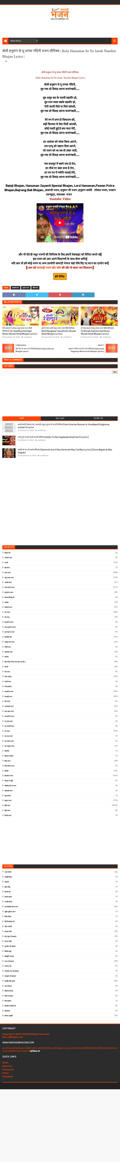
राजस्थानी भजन (9, 706)
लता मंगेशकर (8, 986)
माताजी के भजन (9, 692)
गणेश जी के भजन (9, 587)
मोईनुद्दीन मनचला (9, 956)
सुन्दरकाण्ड (8, 796)
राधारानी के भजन (9, 716)
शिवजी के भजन (9, 776)
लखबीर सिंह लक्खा (10, 981)
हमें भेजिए (60, 276)
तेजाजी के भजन (9, 622)
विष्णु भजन (7, 761)
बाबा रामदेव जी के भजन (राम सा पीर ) (15, 662)
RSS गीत (7, 553)
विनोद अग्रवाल (9, 996)
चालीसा (6, 602)
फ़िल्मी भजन (8, 815)
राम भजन (7, 731)
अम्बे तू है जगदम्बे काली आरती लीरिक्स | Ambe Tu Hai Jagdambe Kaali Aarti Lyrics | (53, 437)
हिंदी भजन (35, 288)
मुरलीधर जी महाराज (10, 946)
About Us (7, 1066)
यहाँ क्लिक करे (35, 1051)
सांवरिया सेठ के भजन (10, 786)
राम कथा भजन (9, 721)
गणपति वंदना (8, 582)
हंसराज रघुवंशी (9, 1016)
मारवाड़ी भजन (8, 697)
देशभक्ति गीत (8, 637)
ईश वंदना (7, 568)
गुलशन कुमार (8, 897)
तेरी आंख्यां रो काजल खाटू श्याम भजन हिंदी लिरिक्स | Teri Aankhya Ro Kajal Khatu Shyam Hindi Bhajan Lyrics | (19, 331)
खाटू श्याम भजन (9, 578)
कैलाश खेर (8, 892)
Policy (5, 1073)
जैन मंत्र (7, 617)
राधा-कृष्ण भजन (9, 711)
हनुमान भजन (26, 288)
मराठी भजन (8, 682)
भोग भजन (7, 672)
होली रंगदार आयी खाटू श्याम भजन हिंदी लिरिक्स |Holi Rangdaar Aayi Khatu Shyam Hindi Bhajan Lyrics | (59, 331)
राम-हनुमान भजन (9, 746)
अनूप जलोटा (8, 872)
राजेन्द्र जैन (8, 966)
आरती (6, 563)
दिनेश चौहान (8, 917)
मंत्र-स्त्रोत (8, 677)
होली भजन (7, 810)
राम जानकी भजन (9, 726)
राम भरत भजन (9, 736)
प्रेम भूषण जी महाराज (10, 936)
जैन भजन (7, 612)
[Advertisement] (60, 28)
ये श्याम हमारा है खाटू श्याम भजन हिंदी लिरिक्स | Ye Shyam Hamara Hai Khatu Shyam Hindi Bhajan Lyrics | (97, 331)
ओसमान (7, 882)
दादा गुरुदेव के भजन (10, 627)
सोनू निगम (7, 1011)
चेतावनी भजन (8, 607)
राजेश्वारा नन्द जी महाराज (12, 971)
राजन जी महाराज (9, 961)
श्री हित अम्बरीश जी (10, 1006)
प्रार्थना (6, 657)
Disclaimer (7, 1076)
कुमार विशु (7, 887)
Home (5, 1062)
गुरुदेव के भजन (9, 592)
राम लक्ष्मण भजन (9, 741)
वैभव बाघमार (8, 1001)
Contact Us (8, 1069)
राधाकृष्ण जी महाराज (10, 976)
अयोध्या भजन (8, 558)
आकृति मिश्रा (8, 877)
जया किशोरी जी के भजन (11, 907)
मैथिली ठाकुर (8, 951)
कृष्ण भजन (8, 573)
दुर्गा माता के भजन (9, 632)
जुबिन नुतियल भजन (10, 912)
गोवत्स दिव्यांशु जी (9, 597)
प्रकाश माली (8, 931)
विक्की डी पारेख (9, 991)
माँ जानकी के (8, 687)
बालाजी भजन (15, 288)
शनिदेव (6, 771)
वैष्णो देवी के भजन (9, 766)
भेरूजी (6, 667)
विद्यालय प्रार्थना (9, 756)
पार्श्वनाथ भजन (9, 652)
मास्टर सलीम (8, 941)
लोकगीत (7, 751)
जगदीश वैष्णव (8, 902)
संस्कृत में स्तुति (9, 781)
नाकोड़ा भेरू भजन (9, 642)
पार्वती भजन (8, 647)
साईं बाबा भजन (8, 791)
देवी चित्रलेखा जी (9, 922)
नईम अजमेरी (8, 926)
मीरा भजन (7, 701)
